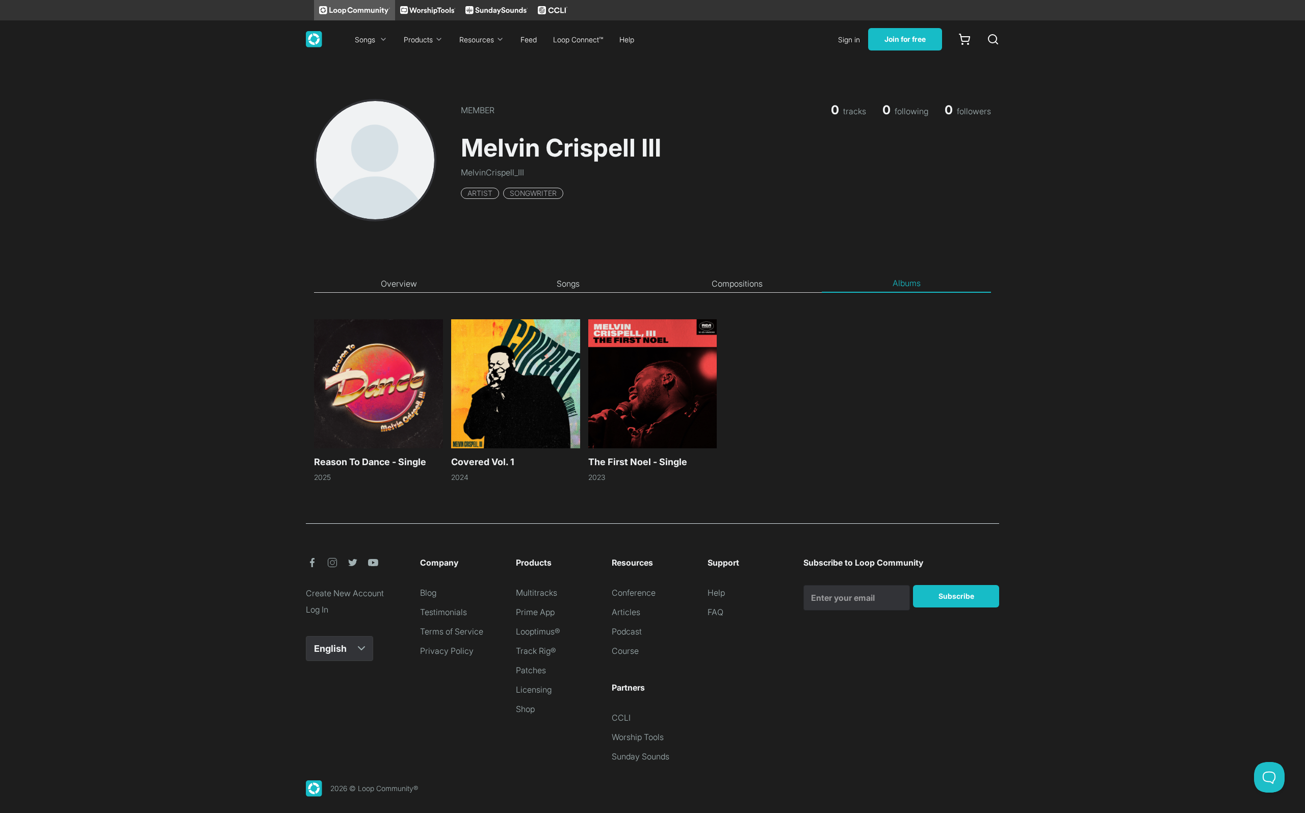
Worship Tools (638, 737)
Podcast (627, 631)
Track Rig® (536, 651)
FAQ (715, 612)
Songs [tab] (568, 283)
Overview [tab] (399, 283)
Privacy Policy (447, 651)
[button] (312, 562)
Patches (531, 670)
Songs (365, 39)
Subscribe (956, 596)
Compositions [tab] (737, 283)
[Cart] (964, 39)
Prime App (535, 612)
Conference (634, 593)
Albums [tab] (907, 283)
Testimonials (443, 612)
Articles (626, 612)
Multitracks (536, 593)
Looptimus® (538, 631)
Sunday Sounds (640, 756)
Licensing (534, 689)
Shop (525, 709)
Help (626, 39)
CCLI (621, 718)
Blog (428, 593)
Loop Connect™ (578, 39)
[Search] (993, 39)
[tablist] (652, 283)
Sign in (849, 39)
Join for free (905, 39)
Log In (317, 609)
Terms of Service (451, 631)
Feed (528, 39)
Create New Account (345, 593)
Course (625, 651)
